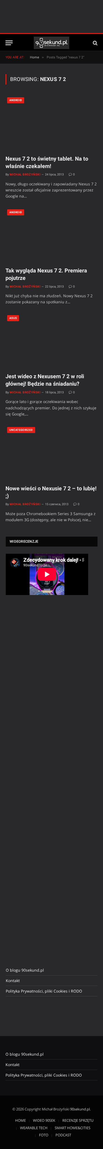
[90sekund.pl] (51, 43)
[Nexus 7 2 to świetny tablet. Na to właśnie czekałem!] (51, 123)
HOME (20, 1120)
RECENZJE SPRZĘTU (77, 1120)
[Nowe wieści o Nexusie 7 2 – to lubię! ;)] (51, 452)
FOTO (43, 1134)
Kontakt (13, 980)
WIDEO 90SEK (44, 1120)
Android (15, 100)
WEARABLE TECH (34, 1127)
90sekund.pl (80, 1109)
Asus (13, 318)
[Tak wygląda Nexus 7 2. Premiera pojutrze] (51, 235)
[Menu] (9, 43)
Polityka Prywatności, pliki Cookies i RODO (44, 991)
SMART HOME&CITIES (72, 1127)
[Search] (95, 43)
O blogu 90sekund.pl (25, 970)
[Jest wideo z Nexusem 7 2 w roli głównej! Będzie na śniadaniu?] (51, 340)
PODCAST (63, 1134)
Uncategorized (21, 429)
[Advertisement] (47, 691)
